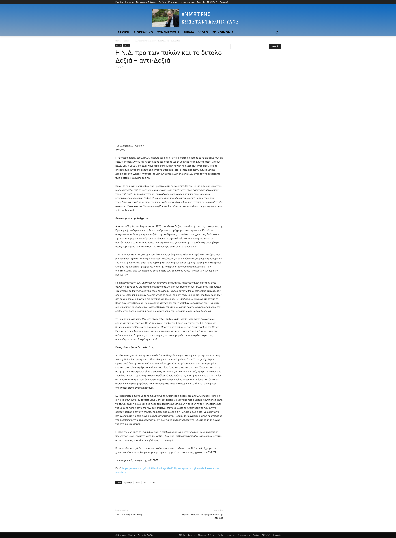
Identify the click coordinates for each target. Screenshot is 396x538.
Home (118, 40)
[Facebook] (261, 2)
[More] (147, 74)
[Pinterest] (133, 74)
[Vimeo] (274, 2)
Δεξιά (138, 482)
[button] (277, 32)
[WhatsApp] (140, 74)
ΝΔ (145, 482)
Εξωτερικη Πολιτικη (206, 535)
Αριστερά (128, 482)
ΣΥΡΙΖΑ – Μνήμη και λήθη (128, 514)
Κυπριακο (231, 535)
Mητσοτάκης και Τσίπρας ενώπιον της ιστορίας (202, 516)
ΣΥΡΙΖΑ (152, 482)
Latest (126, 40)
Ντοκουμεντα (244, 535)
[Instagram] (266, 2)
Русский (277, 535)
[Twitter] (270, 2)
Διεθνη (221, 535)
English (256, 535)
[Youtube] (279, 2)
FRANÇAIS (266, 535)
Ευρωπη (191, 535)
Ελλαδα (126, 45)
